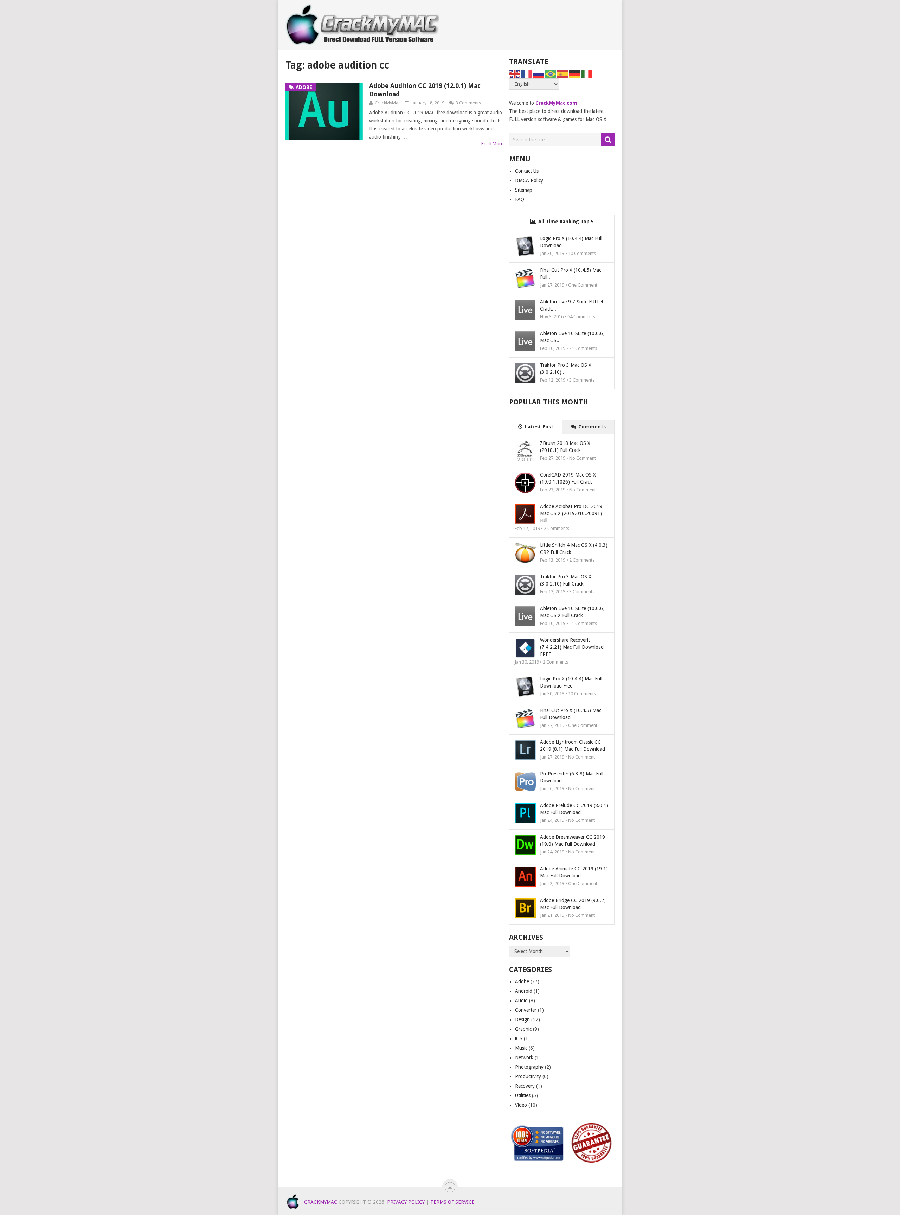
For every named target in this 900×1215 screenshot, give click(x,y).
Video (521, 1105)
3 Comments (468, 102)
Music (521, 1048)
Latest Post (538, 426)
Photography (529, 1067)
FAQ (519, 199)
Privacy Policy (406, 1202)
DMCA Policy (529, 180)
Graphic (523, 1029)
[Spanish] (563, 74)
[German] (575, 74)
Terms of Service (452, 1202)
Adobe (522, 981)
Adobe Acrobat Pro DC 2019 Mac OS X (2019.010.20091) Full (571, 513)
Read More (492, 143)
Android (523, 991)
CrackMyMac (387, 102)
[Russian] (539, 74)
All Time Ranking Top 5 (565, 221)
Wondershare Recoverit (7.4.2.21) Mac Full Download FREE (572, 647)
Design (522, 1019)
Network (524, 1057)
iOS (518, 1038)
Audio (521, 1000)
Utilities (523, 1095)
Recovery (525, 1086)
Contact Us (527, 171)
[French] (527, 74)
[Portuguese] (551, 74)
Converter (525, 1010)
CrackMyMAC (320, 1202)
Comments (591, 426)
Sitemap (523, 190)
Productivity (528, 1076)
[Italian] (587, 74)
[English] (515, 74)
